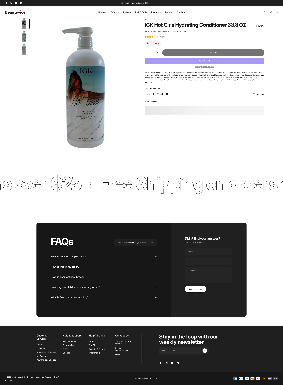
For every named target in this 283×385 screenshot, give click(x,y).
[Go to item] (24, 23)
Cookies (66, 353)
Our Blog (93, 345)
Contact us (41, 348)
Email (117, 355)
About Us (93, 341)
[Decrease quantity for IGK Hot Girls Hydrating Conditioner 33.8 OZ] (147, 52)
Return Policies (69, 341)
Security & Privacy (97, 349)
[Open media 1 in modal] (84, 89)
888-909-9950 (121, 350)
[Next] (161, 3)
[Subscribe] (205, 350)
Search (39, 344)
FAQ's (65, 349)
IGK (146, 19)
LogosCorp (40, 377)
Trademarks (94, 353)
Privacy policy (9, 380)
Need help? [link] (260, 94)
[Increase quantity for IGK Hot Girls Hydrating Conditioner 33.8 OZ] (157, 52)
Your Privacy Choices (46, 360)
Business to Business (46, 352)
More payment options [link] (204, 67)
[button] (150, 37)
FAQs (132, 242)
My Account (42, 356)
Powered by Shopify (52, 377)
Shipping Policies (70, 345)
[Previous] (107, 3)
